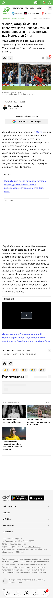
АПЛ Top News (33, 13)
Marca (39, 132)
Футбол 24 (6, 19)
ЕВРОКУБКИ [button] (8, 532)
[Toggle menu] (50, 8)
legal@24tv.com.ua (32, 547)
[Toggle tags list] (49, 350)
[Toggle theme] (36, 2)
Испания (48, 13)
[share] (4, 58)
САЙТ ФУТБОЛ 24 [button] (9, 506)
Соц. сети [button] (7, 513)
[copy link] (10, 58)
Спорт (39, 8)
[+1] (3, 2)
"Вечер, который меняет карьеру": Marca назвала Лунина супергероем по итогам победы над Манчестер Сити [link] (41, 19)
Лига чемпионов (28, 354)
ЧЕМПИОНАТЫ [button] (8, 525)
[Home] (6, 13)
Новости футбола (18, 19)
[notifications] (43, 2)
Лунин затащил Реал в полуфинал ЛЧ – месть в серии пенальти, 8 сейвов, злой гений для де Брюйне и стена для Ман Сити (26, 337)
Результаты (17, 8)
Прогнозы (30, 8)
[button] (26, 385)
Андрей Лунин (23, 351)
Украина (18, 13)
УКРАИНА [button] (7, 519)
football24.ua (7, 567)
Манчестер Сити (10, 354)
